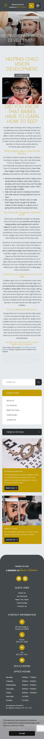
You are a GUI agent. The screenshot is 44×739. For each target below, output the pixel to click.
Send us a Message (22, 665)
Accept (22, 733)
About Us (10, 400)
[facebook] (18, 578)
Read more (10, 488)
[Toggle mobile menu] (6, 5)
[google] (25, 578)
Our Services (12, 405)
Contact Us (11, 420)
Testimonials (12, 415)
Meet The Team (13, 410)
